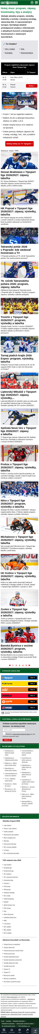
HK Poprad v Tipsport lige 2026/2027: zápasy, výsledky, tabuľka (18, 211)
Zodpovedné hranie (16, 1014)
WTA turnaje (7, 889)
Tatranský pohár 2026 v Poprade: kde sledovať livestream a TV (16, 249)
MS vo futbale (8, 933)
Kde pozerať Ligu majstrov (11, 834)
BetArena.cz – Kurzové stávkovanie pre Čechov (28, 789)
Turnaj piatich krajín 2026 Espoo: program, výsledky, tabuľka (17, 358)
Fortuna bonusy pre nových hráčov (13, 950)
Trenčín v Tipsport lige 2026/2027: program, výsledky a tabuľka (14, 320)
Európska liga (8, 868)
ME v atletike (7, 930)
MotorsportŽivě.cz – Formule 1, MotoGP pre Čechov (27, 803)
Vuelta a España (8, 831)
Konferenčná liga (9, 871)
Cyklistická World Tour (10, 917)
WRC (5, 920)
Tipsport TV (7, 972)
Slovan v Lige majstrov (10, 828)
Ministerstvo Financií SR (17, 1012)
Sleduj (31, 86)
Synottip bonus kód (9, 966)
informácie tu (31, 999)
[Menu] (36, 2)
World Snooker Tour (9, 905)
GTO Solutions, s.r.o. (24, 1026)
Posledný (30, 665)
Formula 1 (7, 883)
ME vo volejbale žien (10, 838)
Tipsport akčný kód (9, 947)
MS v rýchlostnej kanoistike (11, 853)
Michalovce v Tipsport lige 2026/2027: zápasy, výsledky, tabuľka (18, 539)
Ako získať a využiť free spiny (12, 981)
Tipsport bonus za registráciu (12, 944)
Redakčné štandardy (19, 1021)
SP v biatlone (7, 874)
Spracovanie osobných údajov (25, 1023)
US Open (6, 850)
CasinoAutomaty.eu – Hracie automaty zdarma (28, 753)
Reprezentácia (27, 53)
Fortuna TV (7, 969)
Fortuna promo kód (9, 953)
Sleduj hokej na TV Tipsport (18, 144)
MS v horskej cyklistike (10, 847)
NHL (23, 49)
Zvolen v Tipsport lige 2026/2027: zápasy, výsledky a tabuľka (18, 612)
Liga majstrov (7, 825)
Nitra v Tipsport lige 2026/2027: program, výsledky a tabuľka (13, 503)
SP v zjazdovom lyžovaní (11, 877)
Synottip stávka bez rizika (11, 963)
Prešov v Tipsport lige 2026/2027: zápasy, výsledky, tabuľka (18, 467)
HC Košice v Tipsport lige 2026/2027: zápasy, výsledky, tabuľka (18, 576)
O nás (2, 1021)
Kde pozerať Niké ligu (10, 844)
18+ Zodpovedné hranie (8, 1026)
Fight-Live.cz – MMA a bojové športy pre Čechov (28, 796)
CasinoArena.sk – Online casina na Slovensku (27, 760)
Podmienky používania (8, 1023)
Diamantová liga (8, 880)
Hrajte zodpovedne (12, 997)
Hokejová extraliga (9, 892)
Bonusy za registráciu (10, 978)
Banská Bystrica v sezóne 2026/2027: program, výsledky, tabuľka (17, 648)
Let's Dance (7, 923)
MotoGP (6, 902)
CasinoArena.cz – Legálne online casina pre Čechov (28, 782)
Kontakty (8, 1021)
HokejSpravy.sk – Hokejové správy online (10, 753)
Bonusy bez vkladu (9, 975)
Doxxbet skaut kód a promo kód (13, 960)
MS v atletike (7, 927)
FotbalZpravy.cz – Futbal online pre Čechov (27, 767)
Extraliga (8, 53)
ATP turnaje (7, 886)
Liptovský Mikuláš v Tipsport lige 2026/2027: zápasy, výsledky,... (18, 394)
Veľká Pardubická (9, 899)
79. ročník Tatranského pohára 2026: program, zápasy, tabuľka (15, 283)
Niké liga (6, 841)
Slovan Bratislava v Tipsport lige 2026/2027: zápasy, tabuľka (18, 175)
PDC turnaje (7, 908)
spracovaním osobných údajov (21, 734)
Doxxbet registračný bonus (11, 957)
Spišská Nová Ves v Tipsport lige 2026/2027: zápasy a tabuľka (18, 431)
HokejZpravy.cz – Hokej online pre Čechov (26, 774)
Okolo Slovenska (8, 914)
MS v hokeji (10, 49)
